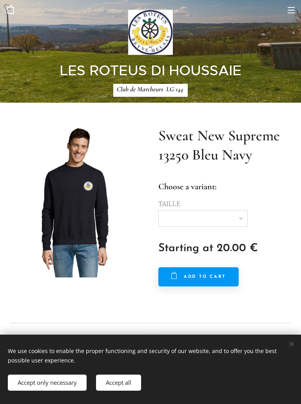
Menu (291, 10)
